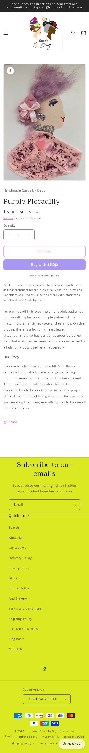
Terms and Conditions (25, 609)
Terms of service (74, 736)
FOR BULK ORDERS (23, 629)
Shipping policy (21, 743)
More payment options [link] (44, 275)
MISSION (15, 649)
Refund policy (28, 736)
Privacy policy (50, 736)
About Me (16, 538)
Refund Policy (19, 588)
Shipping (8, 218)
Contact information (49, 743)
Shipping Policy (20, 619)
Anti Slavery (18, 598)
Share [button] (13, 422)
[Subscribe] (75, 504)
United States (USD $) (42, 699)
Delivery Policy (20, 558)
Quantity (9, 225)
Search (14, 527)
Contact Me (17, 548)
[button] (6, 33)
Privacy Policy (19, 568)
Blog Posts (16, 639)
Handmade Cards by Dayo (42, 731)
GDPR (13, 578)
